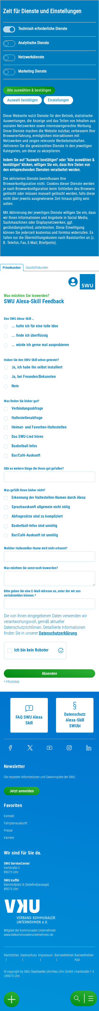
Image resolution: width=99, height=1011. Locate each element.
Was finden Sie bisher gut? (21, 401)
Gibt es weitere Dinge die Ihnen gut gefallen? (34, 468)
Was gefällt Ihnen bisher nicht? (24, 490)
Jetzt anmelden (22, 791)
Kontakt (9, 816)
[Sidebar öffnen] (11, 999)
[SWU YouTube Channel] (49, 749)
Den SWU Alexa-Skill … (19, 319)
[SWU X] (30, 749)
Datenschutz (28, 955)
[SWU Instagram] (69, 749)
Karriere (9, 838)
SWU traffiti (11, 880)
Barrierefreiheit (64, 955)
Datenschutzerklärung (58, 633)
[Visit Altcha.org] (60, 650)
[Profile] (73, 282)
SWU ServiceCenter (17, 863)
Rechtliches (11, 955)
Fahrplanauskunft (15, 823)
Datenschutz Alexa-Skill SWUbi (75, 720)
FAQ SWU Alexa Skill (29, 720)
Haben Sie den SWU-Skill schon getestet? (31, 360)
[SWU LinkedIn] (88, 749)
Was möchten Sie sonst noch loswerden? (31, 568)
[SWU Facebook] (10, 749)
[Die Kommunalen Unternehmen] (30, 913)
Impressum (45, 955)
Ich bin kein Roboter (31, 649)
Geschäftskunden (37, 267)
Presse (8, 830)
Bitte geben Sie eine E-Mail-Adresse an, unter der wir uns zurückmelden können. (42, 593)
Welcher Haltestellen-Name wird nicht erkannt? (35, 548)
